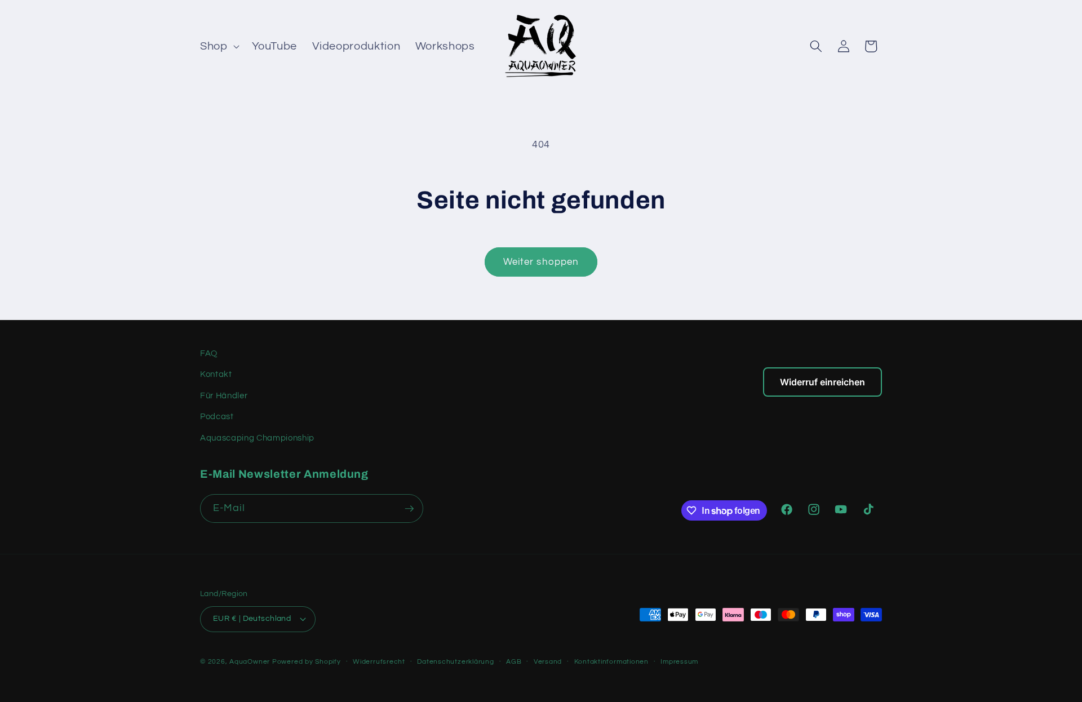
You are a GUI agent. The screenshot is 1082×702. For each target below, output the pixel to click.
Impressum (679, 661)
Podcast (217, 416)
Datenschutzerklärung (455, 661)
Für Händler (223, 395)
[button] (219, 46)
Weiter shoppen (541, 261)
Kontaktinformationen (611, 661)
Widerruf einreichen (822, 382)
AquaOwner (249, 661)
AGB (513, 661)
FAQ (209, 353)
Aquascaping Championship (257, 437)
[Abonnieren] (409, 508)
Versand (548, 661)
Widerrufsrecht (379, 661)
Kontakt (216, 374)
